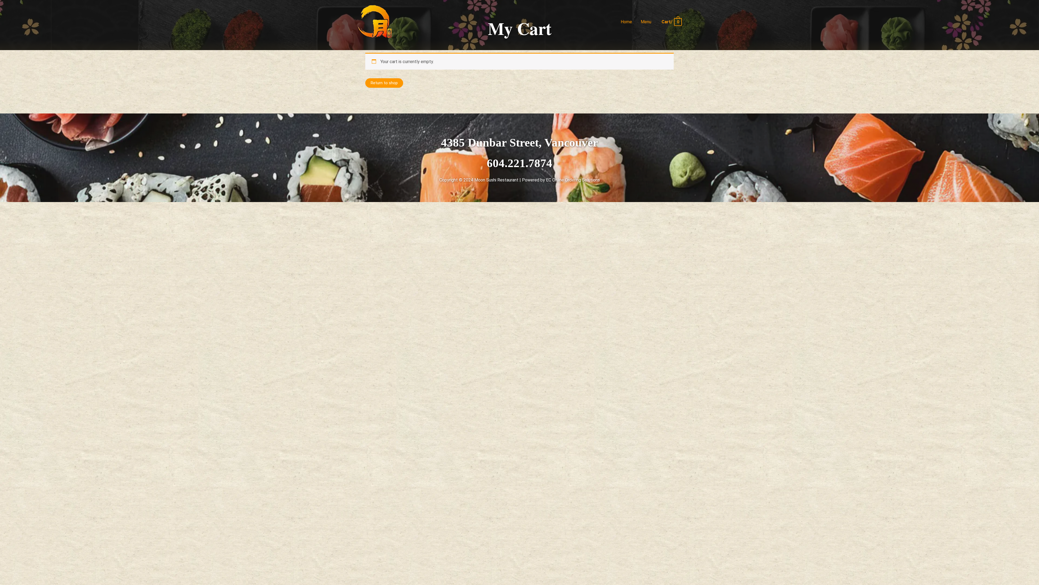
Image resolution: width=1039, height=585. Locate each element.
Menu (646, 21)
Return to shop (384, 82)
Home (626, 21)
